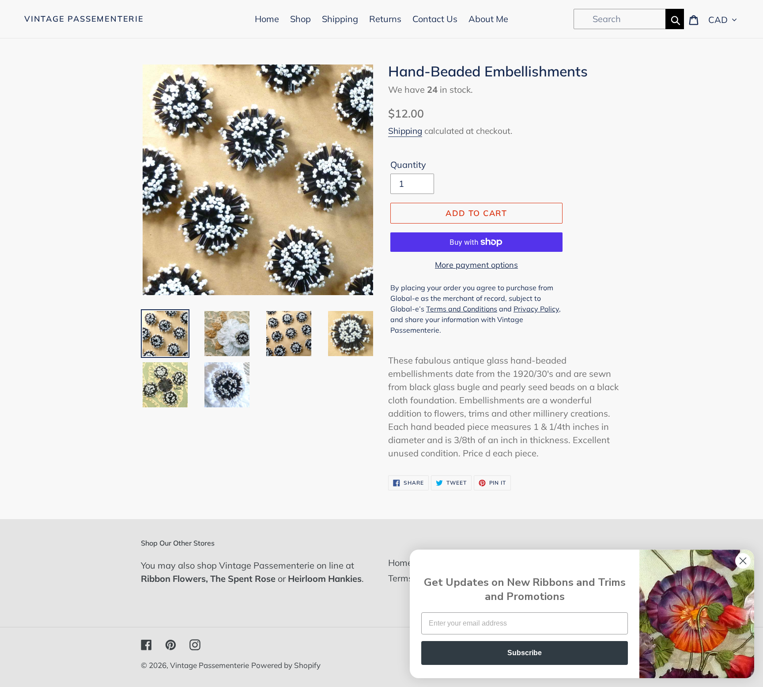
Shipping (405, 130)
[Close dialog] (743, 561)
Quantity (408, 164)
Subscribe (524, 653)
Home (400, 562)
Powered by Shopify (286, 665)
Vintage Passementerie (84, 19)
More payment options (476, 265)
